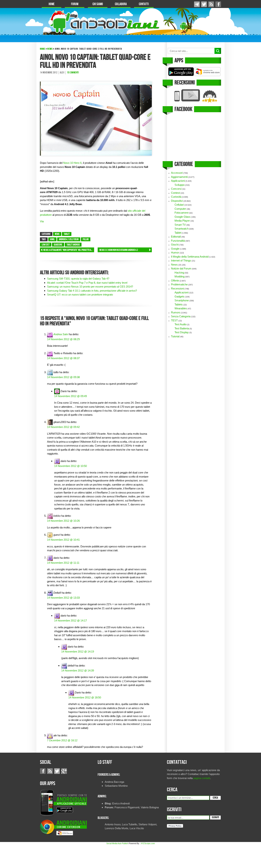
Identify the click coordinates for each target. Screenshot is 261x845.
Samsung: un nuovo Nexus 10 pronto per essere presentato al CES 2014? (90, 286)
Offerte (175, 280)
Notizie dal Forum (181, 268)
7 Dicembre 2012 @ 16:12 (62, 740)
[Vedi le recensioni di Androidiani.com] (194, 96)
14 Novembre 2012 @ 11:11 (63, 562)
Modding (179, 276)
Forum (74, 4)
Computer (180, 208)
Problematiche (179, 284)
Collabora (121, 4)
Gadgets (179, 296)
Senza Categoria (180, 316)
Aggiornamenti (179, 176)
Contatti (144, 4)
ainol (52, 239)
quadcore (58, 244)
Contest (175, 192)
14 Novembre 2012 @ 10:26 (63, 520)
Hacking (179, 272)
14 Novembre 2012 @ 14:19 (77, 651)
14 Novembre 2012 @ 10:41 (63, 539)
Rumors (175, 312)
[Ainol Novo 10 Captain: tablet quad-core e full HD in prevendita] (96, 118)
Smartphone (182, 300)
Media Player (182, 220)
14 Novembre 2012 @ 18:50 (84, 697)
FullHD (86, 239)
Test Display (182, 332)
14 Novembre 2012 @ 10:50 (70, 465)
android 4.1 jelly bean (68, 239)
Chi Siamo (98, 4)
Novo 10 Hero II (72, 162)
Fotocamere (182, 212)
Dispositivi (177, 200)
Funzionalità (178, 240)
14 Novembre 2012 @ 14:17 (70, 620)
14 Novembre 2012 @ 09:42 (63, 426)
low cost (46, 244)
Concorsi (176, 188)
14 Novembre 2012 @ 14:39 (77, 670)
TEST (174, 320)
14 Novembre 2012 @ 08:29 (63, 339)
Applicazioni (178, 180)
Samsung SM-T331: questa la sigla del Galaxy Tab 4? (78, 278)
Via (42, 221)
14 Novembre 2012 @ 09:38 (63, 377)
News (50, 49)
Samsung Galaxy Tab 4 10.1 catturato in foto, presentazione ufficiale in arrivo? (92, 290)
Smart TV (180, 224)
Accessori (177, 172)
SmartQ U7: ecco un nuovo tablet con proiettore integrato (80, 294)
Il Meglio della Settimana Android (189, 256)
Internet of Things (181, 260)
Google (175, 248)
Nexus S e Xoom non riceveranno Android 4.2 (118, 250)
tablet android (73, 244)
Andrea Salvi (60, 334)
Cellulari (179, 204)
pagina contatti (201, 778)
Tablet (67, 234)
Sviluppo (179, 184)
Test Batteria (182, 328)
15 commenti (73, 72)
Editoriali (176, 236)
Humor (175, 252)
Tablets (179, 304)
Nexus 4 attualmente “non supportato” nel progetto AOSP (68, 250)
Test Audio (180, 324)
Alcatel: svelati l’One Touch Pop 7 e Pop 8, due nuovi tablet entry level (87, 282)
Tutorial (175, 336)
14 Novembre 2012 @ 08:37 (63, 358)
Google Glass (183, 216)
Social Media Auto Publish (117, 843)
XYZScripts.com (148, 843)
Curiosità (176, 196)
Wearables (181, 308)
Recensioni (177, 288)
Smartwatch (182, 228)
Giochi (174, 244)
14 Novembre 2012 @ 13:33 (63, 597)
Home (52, 4)
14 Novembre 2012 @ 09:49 (70, 396)
